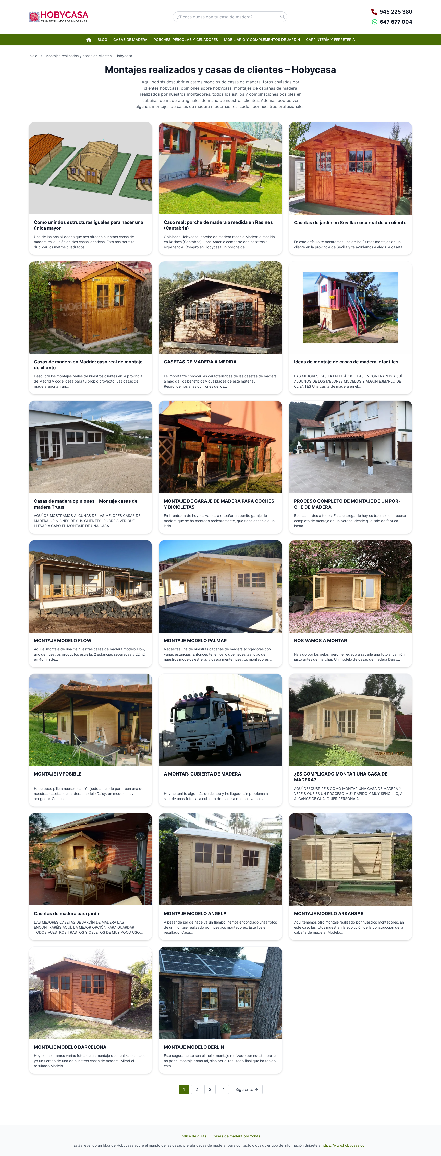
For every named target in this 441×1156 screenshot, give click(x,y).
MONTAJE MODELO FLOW (62, 640)
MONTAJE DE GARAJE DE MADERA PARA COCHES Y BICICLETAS (219, 504)
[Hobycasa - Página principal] (59, 16)
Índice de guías (193, 1136)
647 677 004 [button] (396, 22)
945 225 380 (395, 12)
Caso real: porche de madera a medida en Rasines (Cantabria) (218, 225)
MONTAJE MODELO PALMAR (195, 640)
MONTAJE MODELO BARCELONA (70, 1047)
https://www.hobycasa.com (345, 1145)
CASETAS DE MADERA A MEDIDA (200, 361)
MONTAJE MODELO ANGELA (195, 913)
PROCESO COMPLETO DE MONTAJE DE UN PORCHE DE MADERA (347, 504)
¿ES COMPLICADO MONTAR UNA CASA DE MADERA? (341, 776)
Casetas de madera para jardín (67, 913)
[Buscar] (282, 16)
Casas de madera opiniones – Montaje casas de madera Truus (86, 504)
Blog (102, 39)
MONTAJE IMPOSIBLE (58, 774)
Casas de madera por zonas (236, 1136)
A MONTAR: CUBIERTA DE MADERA (202, 774)
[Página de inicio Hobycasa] (88, 39)
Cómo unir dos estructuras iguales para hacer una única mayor (88, 225)
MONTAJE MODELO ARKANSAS (329, 913)
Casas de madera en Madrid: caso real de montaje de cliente (88, 364)
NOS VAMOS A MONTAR (320, 640)
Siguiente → (246, 1089)
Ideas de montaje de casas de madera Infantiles (346, 361)
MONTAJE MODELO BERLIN (194, 1047)
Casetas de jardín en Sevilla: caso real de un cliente (350, 222)
